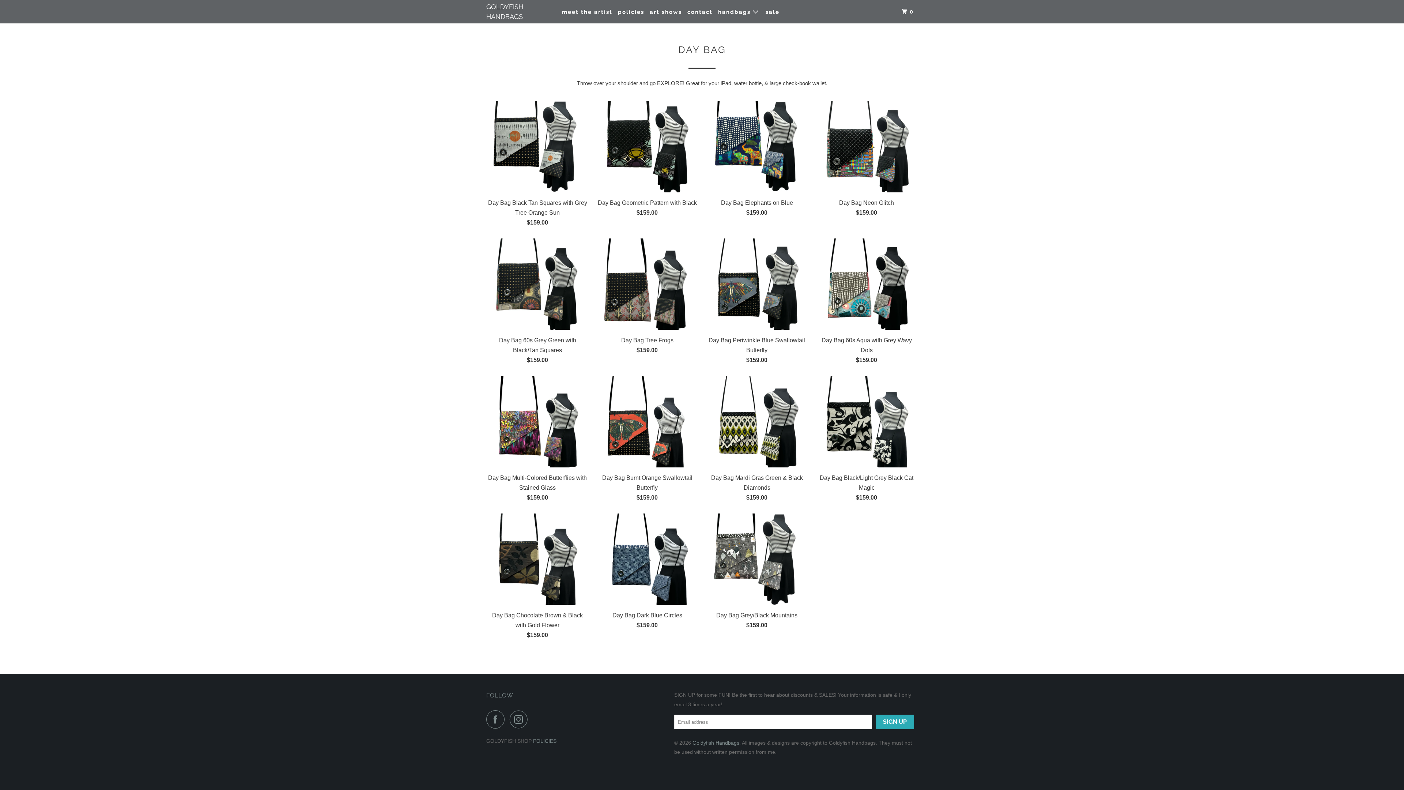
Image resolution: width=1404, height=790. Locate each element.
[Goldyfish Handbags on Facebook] (497, 719)
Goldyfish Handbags (504, 11)
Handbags (735, 12)
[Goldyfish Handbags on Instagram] (521, 719)
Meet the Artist (587, 12)
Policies (631, 12)
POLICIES (544, 741)
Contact (700, 12)
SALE (773, 12)
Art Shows (666, 12)
